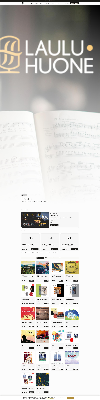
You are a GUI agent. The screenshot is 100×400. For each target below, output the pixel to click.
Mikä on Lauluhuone (39, 3)
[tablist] (50, 258)
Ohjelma (31, 3)
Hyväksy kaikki (70, 397)
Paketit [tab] (54, 257)
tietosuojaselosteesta (50, 398)
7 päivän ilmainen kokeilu (50, 0)
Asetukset (76, 397)
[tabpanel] (50, 327)
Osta (31, 280)
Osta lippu (54, 225)
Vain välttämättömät (62, 397)
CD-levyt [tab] (40, 257)
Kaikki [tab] (61, 257)
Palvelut (47, 3)
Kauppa (53, 3)
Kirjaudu (67, 3)
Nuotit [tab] (48, 257)
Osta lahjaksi (35, 249)
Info (57, 3)
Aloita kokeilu (74, 3)
